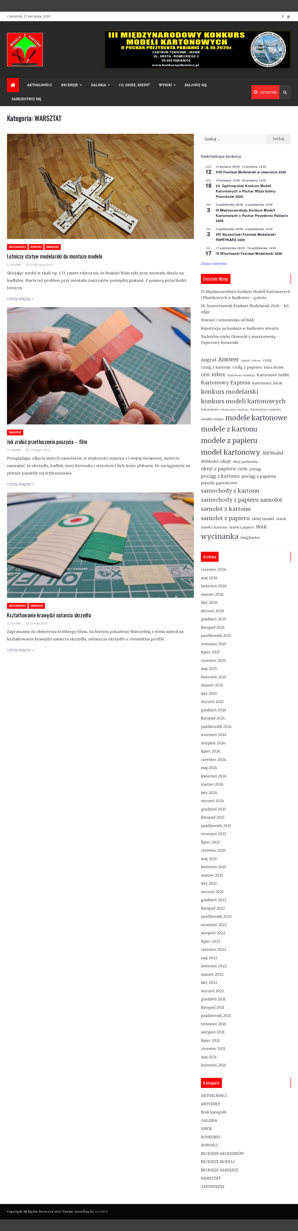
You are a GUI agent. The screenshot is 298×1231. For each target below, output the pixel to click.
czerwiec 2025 (213, 660)
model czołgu (212, 419)
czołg (267, 360)
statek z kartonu (214, 527)
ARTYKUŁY (210, 1104)
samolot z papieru (225, 518)
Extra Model (273, 367)
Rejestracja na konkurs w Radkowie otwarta (240, 328)
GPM (205, 375)
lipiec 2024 (210, 751)
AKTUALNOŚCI (39, 85)
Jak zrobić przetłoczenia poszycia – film (47, 442)
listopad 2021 (212, 1007)
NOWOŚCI (36, 247)
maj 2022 (209, 958)
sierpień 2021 (212, 1032)
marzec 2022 (212, 974)
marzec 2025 (212, 685)
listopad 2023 (212, 817)
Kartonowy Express (225, 383)
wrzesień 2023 (213, 834)
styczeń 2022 (212, 991)
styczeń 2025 (212, 702)
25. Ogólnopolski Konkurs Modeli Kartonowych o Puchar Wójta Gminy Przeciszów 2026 (246, 190)
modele (15, 264)
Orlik (242, 469)
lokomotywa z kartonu (234, 409)
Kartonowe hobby (273, 375)
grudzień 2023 (213, 809)
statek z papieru (241, 527)
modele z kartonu (229, 429)
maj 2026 (209, 578)
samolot (271, 499)
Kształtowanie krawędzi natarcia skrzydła (49, 615)
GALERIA (209, 1120)
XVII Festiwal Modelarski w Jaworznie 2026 (251, 172)
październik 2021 (216, 1015)
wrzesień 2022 (214, 925)
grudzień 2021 (213, 999)
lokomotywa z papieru (266, 409)
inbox (218, 375)
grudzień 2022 (213, 900)
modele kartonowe (256, 418)
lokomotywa (210, 409)
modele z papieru (229, 440)
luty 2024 (209, 792)
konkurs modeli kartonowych (243, 401)
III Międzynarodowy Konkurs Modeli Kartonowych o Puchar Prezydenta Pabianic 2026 (252, 215)
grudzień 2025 (213, 619)
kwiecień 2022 (214, 966)
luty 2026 (209, 602)
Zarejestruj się (26, 99)
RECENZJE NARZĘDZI (219, 1170)
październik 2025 (216, 635)
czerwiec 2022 (213, 949)
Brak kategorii (214, 1112)
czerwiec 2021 (213, 1048)
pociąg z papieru (258, 476)
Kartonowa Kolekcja (241, 375)
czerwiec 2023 (213, 850)
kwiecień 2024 (214, 776)
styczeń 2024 (212, 801)
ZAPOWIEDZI (212, 1186)
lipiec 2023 (210, 842)
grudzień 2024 (213, 710)
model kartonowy (230, 452)
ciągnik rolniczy (251, 360)
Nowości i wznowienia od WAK (227, 320)
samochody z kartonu (230, 490)
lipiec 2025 (210, 652)
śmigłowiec (250, 537)
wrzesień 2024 (214, 735)
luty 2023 (209, 883)
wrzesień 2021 (213, 1024)
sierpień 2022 (213, 933)
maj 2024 (209, 768)
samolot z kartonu (226, 508)
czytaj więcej (19, 299)
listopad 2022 (213, 908)
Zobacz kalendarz (214, 263)
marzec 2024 (212, 784)
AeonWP (101, 1211)
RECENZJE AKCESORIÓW (222, 1153)
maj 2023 (209, 859)
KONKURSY (210, 1137)
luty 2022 (209, 982)
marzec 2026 (212, 594)
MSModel (209, 461)
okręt (225, 461)
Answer (228, 359)
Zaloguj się (196, 85)
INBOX (206, 1129)
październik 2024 (216, 726)
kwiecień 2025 (213, 677)
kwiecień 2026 (214, 586)
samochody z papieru (229, 499)
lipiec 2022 (210, 941)
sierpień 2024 (213, 743)
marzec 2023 (212, 875)
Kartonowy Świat (267, 383)
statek (281, 519)
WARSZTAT (52, 247)
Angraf (208, 360)
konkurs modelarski (229, 391)
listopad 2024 (213, 718)
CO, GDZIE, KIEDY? (134, 85)
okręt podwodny (245, 462)
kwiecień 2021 (213, 1065)
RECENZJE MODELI (218, 1162)
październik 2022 (216, 916)
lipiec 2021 (210, 1040)
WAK (261, 527)
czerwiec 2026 (213, 569)
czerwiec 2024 (213, 759)
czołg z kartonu (215, 367)
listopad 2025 (213, 627)
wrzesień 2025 (213, 644)
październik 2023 (216, 826)
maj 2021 (209, 1057)
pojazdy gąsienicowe (219, 483)
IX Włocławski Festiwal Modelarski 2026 (249, 253)
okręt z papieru (218, 468)
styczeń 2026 (212, 611)
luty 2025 (209, 693)
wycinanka (219, 536)
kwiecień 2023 (213, 867)
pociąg (255, 469)
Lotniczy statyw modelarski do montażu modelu (54, 256)
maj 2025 (209, 668)
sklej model (263, 518)
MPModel (273, 453)
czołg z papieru (247, 367)
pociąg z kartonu (220, 476)
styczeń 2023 (212, 892)
